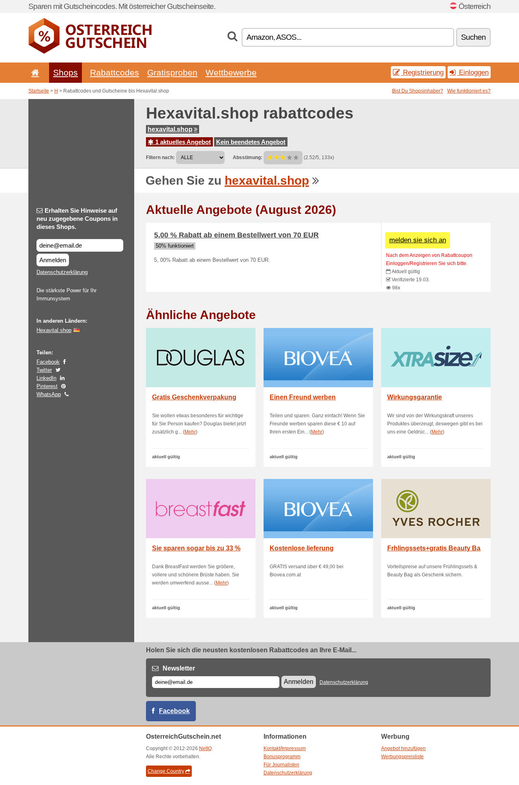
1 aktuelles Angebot (182, 141)
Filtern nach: (160, 157)
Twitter (44, 370)
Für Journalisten (281, 765)
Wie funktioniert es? (469, 91)
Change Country (166, 771)
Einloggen (473, 72)
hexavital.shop (170, 129)
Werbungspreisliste (402, 756)
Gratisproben (172, 72)
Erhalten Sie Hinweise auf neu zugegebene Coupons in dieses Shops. (77, 218)
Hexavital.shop (53, 330)
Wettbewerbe (231, 72)
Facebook (48, 362)
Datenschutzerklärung (62, 272)
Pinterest (47, 386)
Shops (65, 72)
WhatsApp (48, 394)
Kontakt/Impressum (285, 748)
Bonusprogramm (282, 756)
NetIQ (205, 748)
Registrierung (422, 72)
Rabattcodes (114, 72)
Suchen (473, 37)
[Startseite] (33, 72)
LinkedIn (46, 378)
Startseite (38, 91)
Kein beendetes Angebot (250, 141)
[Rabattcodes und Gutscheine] (90, 52)
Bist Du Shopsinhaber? (417, 91)
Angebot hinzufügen (403, 748)
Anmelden (52, 260)
